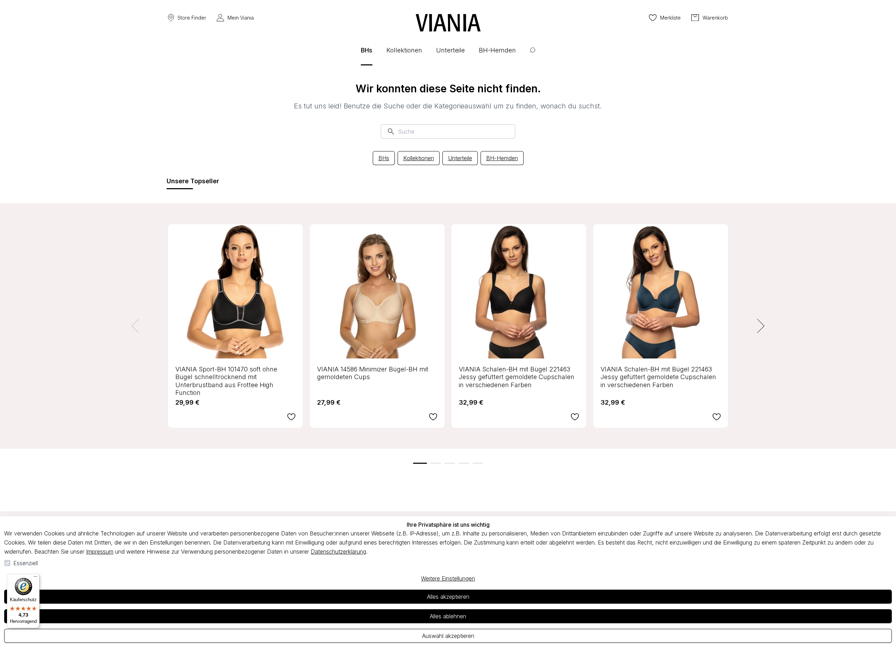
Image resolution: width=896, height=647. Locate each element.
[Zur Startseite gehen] (448, 22)
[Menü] (35, 578)
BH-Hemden (502, 158)
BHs (383, 158)
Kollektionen (418, 158)
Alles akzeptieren (448, 596)
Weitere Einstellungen (448, 578)
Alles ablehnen (448, 616)
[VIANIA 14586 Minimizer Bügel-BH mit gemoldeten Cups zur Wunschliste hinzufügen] (433, 416)
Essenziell (25, 563)
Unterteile (460, 158)
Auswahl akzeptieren (448, 635)
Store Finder (191, 18)
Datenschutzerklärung (338, 551)
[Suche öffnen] (532, 55)
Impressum (99, 551)
